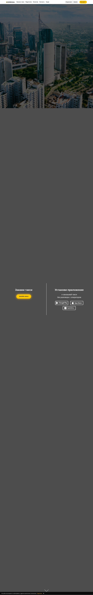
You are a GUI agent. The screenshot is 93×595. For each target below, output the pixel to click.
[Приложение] (69, 308)
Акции (47, 2)
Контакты (42, 2)
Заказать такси (20, 2)
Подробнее (39, 593)
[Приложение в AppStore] (76, 303)
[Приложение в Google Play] (61, 303)
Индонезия (69, 2)
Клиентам (35, 2)
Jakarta (75, 2)
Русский (82, 2)
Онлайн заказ (23, 296)
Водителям (29, 2)
